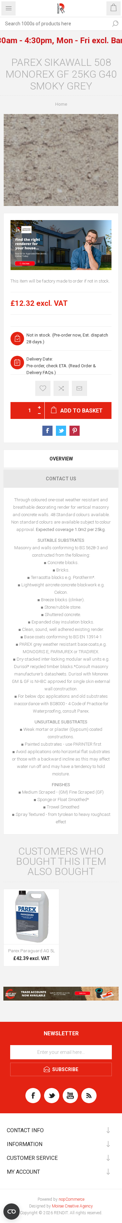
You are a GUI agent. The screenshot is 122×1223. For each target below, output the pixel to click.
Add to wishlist (42, 388)
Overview (61, 458)
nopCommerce (71, 1199)
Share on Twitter (61, 431)
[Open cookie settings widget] (11, 1211)
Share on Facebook (47, 431)
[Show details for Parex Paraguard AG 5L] (31, 916)
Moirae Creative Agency (72, 1206)
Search (115, 23)
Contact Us (61, 478)
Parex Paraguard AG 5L (31, 950)
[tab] (61, 459)
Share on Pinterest (74, 431)
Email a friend (79, 388)
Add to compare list (61, 388)
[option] (61, 245)
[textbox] (54, 23)
